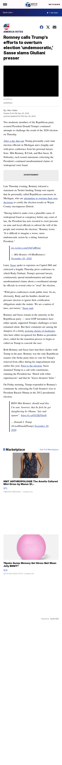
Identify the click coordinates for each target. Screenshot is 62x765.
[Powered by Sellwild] (54, 619)
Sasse (13, 265)
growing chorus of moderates (40, 330)
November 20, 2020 (21, 258)
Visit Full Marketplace (49, 450)
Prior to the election (31, 365)
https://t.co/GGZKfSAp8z (34, 415)
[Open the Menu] (4, 4)
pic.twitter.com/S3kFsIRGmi (26, 247)
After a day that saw (13, 141)
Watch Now (54, 4)
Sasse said (27, 308)
